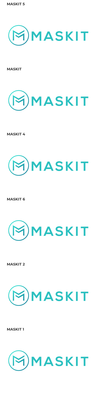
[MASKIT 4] (48, 165)
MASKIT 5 (16, 4)
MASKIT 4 (16, 134)
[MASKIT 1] (48, 360)
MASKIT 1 (15, 329)
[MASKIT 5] (48, 35)
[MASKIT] (48, 100)
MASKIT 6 (16, 199)
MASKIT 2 (16, 264)
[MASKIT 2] (48, 295)
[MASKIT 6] (48, 230)
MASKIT (14, 69)
